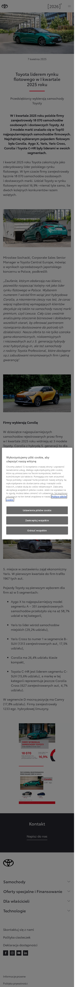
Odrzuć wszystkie (37, 530)
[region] (37, 493)
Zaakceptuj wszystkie (37, 520)
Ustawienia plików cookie (37, 510)
